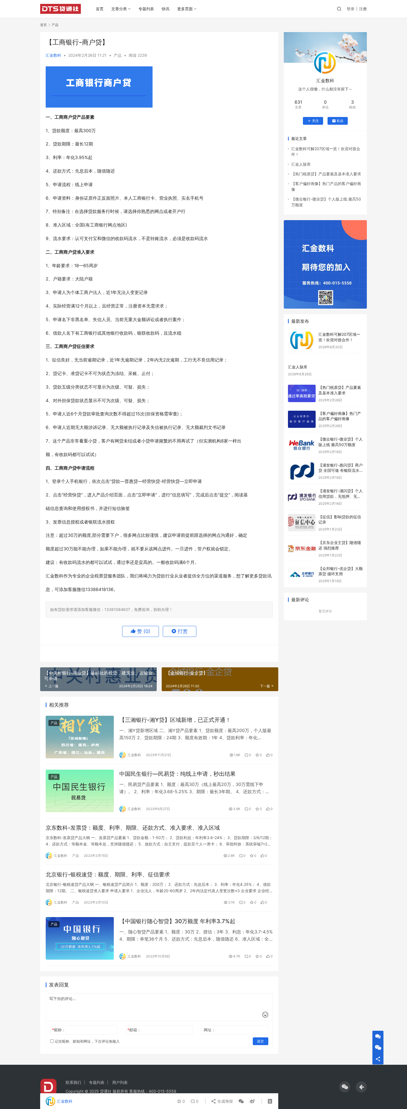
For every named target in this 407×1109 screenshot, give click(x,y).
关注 (315, 121)
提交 (260, 1041)
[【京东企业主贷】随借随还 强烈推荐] (302, 548)
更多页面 (185, 8)
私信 (340, 121)
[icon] (344, 1086)
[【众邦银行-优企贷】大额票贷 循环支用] (302, 574)
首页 (100, 8)
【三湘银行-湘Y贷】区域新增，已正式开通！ (175, 720)
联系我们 (73, 1082)
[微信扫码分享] (241, 1101)
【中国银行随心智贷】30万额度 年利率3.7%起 (177, 921)
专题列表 (146, 8)
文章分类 (119, 8)
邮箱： (134, 1029)
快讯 (165, 8)
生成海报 (224, 1101)
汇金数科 (53, 55)
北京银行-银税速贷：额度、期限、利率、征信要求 (108, 874)
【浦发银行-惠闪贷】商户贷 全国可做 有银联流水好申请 (340, 470)
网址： (209, 1029)
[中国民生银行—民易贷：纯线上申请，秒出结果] (80, 791)
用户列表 (120, 1082)
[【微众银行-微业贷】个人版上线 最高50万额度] (302, 445)
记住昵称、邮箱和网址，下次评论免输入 (87, 1041)
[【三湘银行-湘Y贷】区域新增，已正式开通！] (80, 737)
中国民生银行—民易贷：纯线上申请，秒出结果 (177, 773)
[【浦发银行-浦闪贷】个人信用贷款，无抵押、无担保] (302, 497)
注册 (363, 8)
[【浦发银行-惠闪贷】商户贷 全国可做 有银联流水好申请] (302, 471)
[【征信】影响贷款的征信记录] (302, 523)
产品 (118, 55)
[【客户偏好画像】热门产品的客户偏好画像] (302, 419)
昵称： (59, 1029)
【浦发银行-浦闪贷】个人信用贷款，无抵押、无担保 (340, 496)
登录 (350, 8)
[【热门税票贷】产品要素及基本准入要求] (302, 393)
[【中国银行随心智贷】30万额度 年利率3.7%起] (80, 938)
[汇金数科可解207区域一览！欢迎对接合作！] (302, 340)
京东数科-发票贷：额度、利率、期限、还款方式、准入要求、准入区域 (133, 827)
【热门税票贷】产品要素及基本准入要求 (326, 173)
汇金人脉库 (301, 164)
